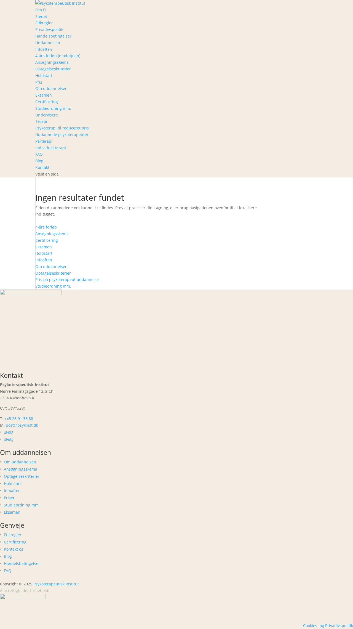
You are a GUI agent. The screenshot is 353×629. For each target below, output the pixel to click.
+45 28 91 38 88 (18, 418)
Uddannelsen (47, 42)
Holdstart (43, 75)
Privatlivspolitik (49, 29)
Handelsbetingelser (53, 36)
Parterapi (43, 141)
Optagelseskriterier (53, 68)
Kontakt (42, 167)
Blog (39, 160)
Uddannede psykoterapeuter (62, 134)
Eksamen (43, 95)
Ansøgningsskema (52, 62)
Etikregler (44, 22)
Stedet (41, 16)
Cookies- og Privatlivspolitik (328, 625)
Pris (38, 82)
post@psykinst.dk (22, 425)
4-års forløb (46, 227)
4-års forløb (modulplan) (57, 55)
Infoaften (43, 49)
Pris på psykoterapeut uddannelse (67, 279)
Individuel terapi (50, 147)
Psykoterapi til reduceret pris (62, 128)
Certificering (46, 101)
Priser (9, 497)
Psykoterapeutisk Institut (56, 583)
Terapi (41, 121)
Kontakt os (13, 549)
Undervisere (46, 115)
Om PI (40, 9)
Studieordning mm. (53, 108)
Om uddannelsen (51, 88)
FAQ (39, 154)
